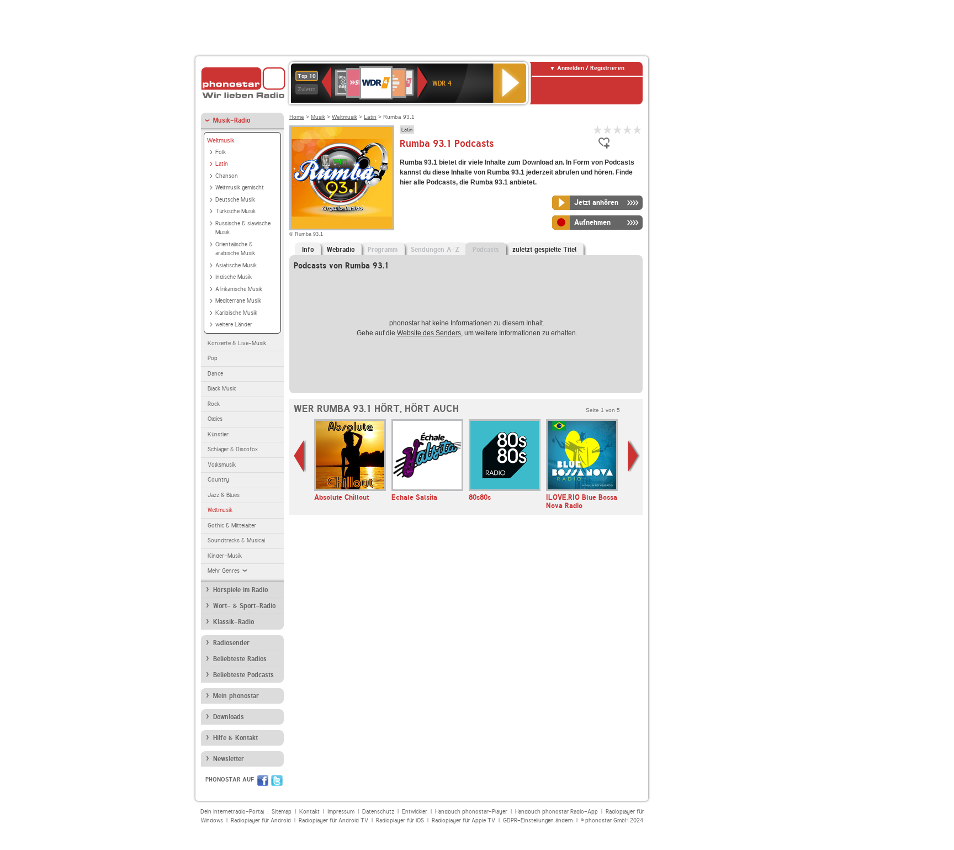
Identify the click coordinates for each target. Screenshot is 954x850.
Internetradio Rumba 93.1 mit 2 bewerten (608, 129)
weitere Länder (233, 324)
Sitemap (282, 811)
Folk (220, 152)
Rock (214, 404)
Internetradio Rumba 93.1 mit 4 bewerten (628, 129)
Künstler (218, 434)
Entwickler (414, 811)
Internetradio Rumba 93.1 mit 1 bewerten (598, 129)
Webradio (340, 250)
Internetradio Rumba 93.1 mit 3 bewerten (618, 129)
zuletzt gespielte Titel (544, 250)
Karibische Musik (236, 312)
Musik (318, 117)
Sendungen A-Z (435, 250)
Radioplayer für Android (261, 820)
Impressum (340, 811)
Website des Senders (429, 333)
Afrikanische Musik (238, 289)
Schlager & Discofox (233, 449)
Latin (221, 163)
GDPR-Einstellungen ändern (538, 820)
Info (308, 250)
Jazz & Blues (224, 495)
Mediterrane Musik (238, 300)
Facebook (262, 780)
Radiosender (231, 643)
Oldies (215, 419)
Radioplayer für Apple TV (463, 820)
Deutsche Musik (235, 199)
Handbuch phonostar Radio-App (556, 811)
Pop (213, 358)
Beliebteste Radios (240, 659)
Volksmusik (222, 464)
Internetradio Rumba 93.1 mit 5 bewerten (638, 129)
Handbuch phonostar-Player (471, 811)
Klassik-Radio (233, 622)
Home (296, 117)
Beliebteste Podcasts (243, 675)
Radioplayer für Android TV (333, 820)
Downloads (228, 717)
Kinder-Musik (225, 555)
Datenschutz (378, 811)
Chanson (226, 175)
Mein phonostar (236, 696)
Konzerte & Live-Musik (237, 343)
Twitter (277, 780)
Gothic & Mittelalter (232, 525)
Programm (383, 250)
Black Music (222, 388)
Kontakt (309, 811)
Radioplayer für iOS (400, 820)
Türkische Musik (235, 211)
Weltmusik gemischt (239, 187)
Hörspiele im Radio (240, 590)
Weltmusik (221, 140)
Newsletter (228, 759)
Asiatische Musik (236, 265)
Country (218, 479)
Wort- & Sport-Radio (244, 606)
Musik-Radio (231, 120)
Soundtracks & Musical (236, 540)
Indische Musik (233, 277)
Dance (215, 373)
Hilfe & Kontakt (235, 738)
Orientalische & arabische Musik (235, 249)
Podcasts (486, 250)
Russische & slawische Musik (243, 228)
